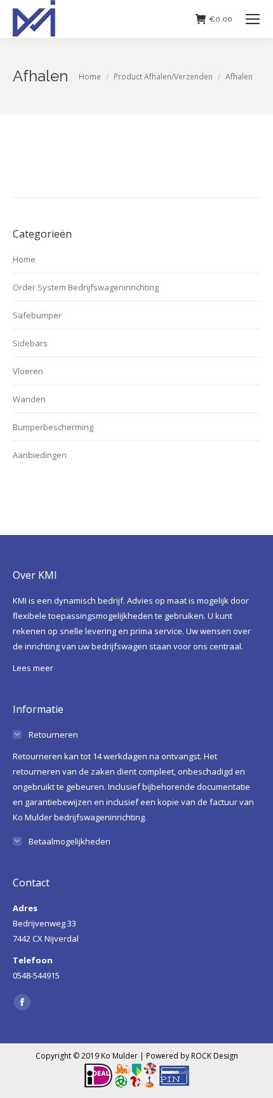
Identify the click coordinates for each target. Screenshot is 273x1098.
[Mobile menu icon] (252, 19)
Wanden (29, 399)
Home (24, 259)
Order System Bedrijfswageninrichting (86, 287)
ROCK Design (214, 1055)
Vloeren (28, 371)
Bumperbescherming (53, 427)
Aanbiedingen (40, 455)
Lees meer (33, 668)
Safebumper (37, 315)
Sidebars (30, 343)
